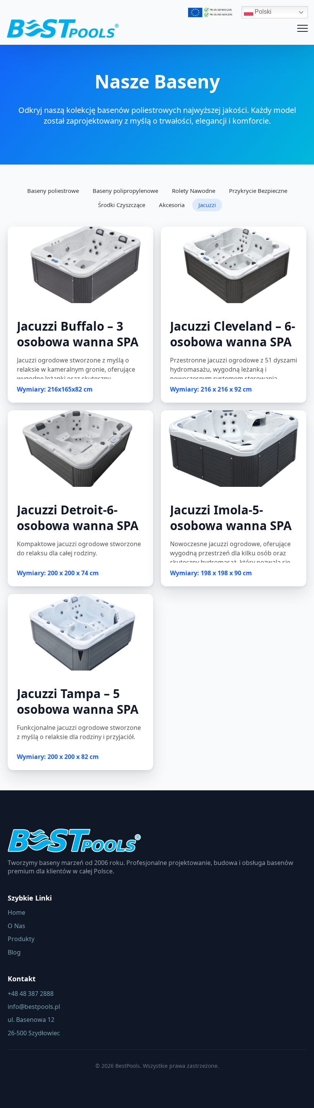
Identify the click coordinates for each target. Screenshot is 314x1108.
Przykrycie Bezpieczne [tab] (258, 190)
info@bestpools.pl (34, 1006)
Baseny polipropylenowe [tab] (125, 190)
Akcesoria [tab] (172, 205)
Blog (14, 952)
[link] (80, 315)
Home (16, 912)
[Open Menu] (302, 28)
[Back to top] (294, 1088)
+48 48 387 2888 (31, 993)
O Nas (16, 926)
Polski (262, 11)
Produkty (21, 939)
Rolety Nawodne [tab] (193, 190)
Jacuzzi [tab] (207, 205)
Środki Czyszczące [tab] (121, 205)
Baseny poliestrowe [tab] (53, 190)
